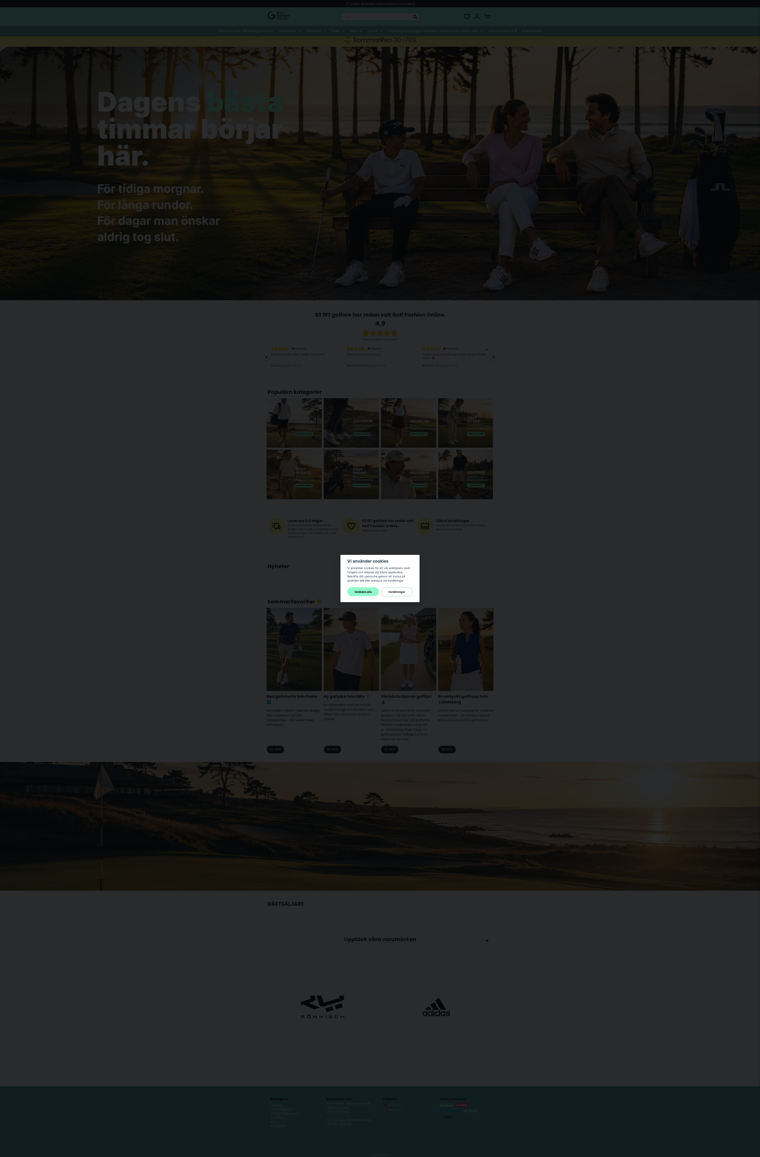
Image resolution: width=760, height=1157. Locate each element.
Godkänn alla (363, 591)
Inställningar (397, 591)
